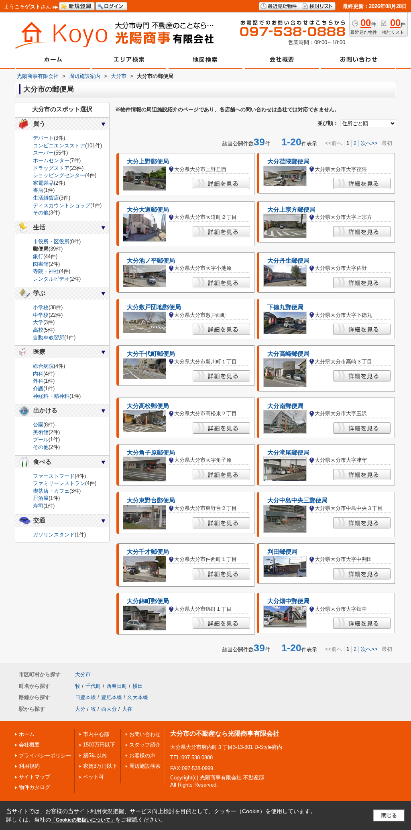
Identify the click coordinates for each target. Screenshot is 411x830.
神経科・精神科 (51, 396)
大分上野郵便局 (148, 161)
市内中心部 (96, 734)
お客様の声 (142, 756)
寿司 (38, 506)
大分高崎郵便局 (288, 354)
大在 (127, 709)
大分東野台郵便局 (151, 500)
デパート (43, 138)
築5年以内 (95, 756)
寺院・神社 (46, 271)
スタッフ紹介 (145, 745)
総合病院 (43, 366)
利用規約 (29, 766)
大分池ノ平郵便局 (151, 260)
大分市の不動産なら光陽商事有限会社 (224, 733)
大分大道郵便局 (148, 209)
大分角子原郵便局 (151, 452)
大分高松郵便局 (148, 406)
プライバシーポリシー (45, 756)
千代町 (93, 686)
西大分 (109, 709)
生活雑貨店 (46, 198)
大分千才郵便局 (148, 552)
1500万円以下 (99, 745)
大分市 (83, 674)
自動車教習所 (48, 337)
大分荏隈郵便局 (288, 161)
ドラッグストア (51, 168)
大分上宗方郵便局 (291, 209)
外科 (38, 381)
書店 (38, 190)
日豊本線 (85, 697)
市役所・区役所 (51, 242)
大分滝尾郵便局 (288, 452)
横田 (137, 686)
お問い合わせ (145, 734)
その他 (41, 213)
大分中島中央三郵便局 (297, 500)
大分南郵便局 (285, 406)
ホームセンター (51, 160)
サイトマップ (34, 777)
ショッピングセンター (59, 175)
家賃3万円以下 (100, 766)
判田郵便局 (282, 552)
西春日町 (116, 686)
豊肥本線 (111, 697)
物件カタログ (34, 787)
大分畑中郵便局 (288, 601)
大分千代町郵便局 (151, 354)
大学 (38, 322)
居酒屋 (41, 498)
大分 (80, 709)
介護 (38, 388)
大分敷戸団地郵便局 (154, 307)
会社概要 (29, 745)
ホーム (27, 734)
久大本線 (137, 697)
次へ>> (369, 143)
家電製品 (43, 183)
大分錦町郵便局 (148, 601)
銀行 (38, 256)
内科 (38, 374)
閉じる (389, 815)
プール (41, 439)
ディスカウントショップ (61, 205)
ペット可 (93, 777)
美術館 (41, 432)
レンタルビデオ (51, 279)
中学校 (41, 315)
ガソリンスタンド (54, 535)
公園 (38, 425)
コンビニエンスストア (59, 146)
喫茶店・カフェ (51, 491)
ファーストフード (54, 476)
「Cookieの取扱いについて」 (83, 820)
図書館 (41, 264)
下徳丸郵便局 (285, 307)
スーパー (43, 153)
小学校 (41, 307)
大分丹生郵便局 (288, 260)
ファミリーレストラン (59, 483)
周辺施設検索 (145, 766)
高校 (38, 330)
